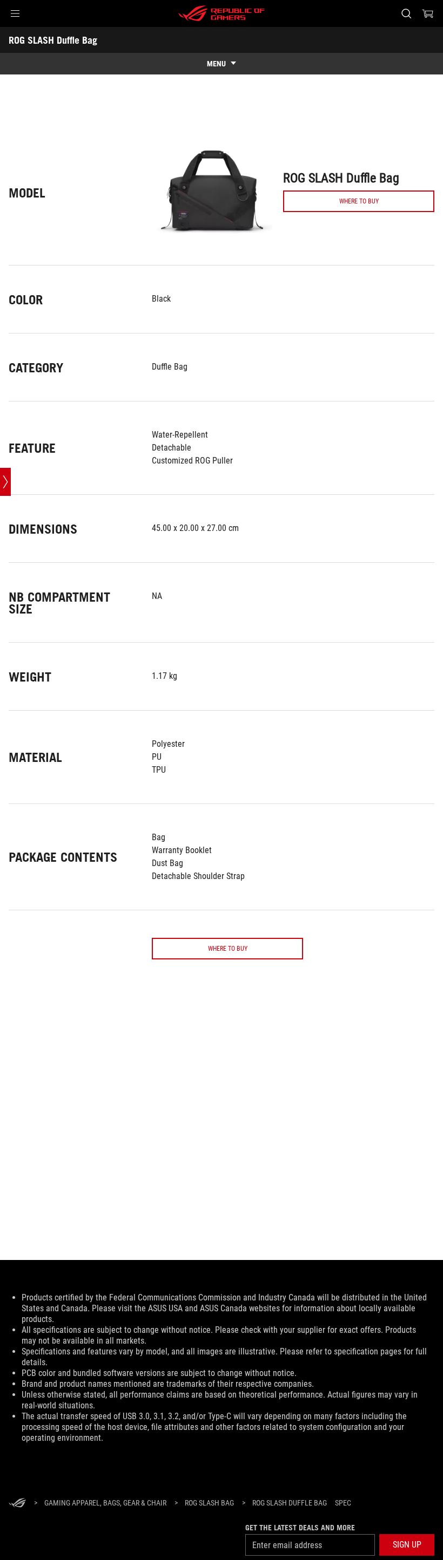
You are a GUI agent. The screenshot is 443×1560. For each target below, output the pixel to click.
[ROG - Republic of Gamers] (221, 13)
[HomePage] (17, 1503)
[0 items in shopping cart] (427, 13)
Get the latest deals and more (300, 1527)
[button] (15, 13)
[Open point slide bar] (5, 482)
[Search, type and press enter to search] (406, 13)
